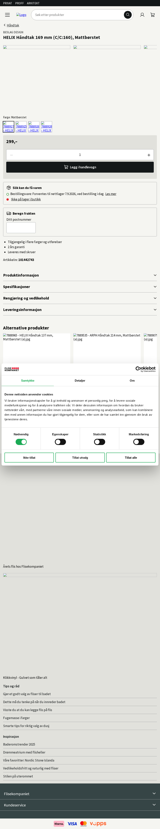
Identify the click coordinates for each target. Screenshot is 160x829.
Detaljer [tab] (80, 380)
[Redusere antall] (11, 155)
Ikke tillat (29, 457)
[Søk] (128, 15)
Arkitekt (33, 3)
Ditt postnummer (18, 219)
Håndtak (13, 25)
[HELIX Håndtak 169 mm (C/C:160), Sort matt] (21, 126)
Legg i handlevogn (83, 167)
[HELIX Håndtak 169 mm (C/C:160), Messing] (46, 126)
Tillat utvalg (80, 457)
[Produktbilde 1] (36, 78)
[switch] (60, 442)
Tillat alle (131, 457)
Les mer (110, 194)
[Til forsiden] (21, 15)
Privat (7, 3)
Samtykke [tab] (28, 380)
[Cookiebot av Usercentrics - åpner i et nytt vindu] (138, 369)
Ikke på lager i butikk (26, 199)
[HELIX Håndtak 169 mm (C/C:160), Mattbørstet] (8, 126)
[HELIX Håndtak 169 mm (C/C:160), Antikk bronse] (33, 126)
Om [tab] (132, 380)
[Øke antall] (149, 155)
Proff (19, 3)
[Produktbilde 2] (106, 78)
